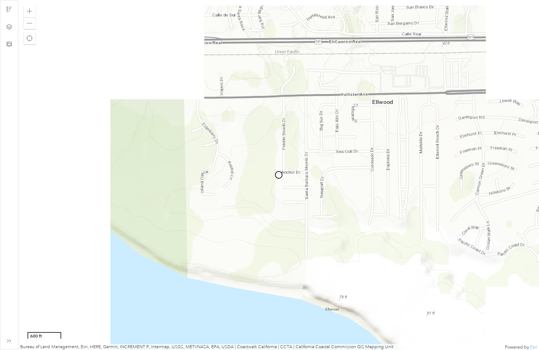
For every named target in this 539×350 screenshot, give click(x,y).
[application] (278, 175)
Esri (533, 347)
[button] (30, 11)
